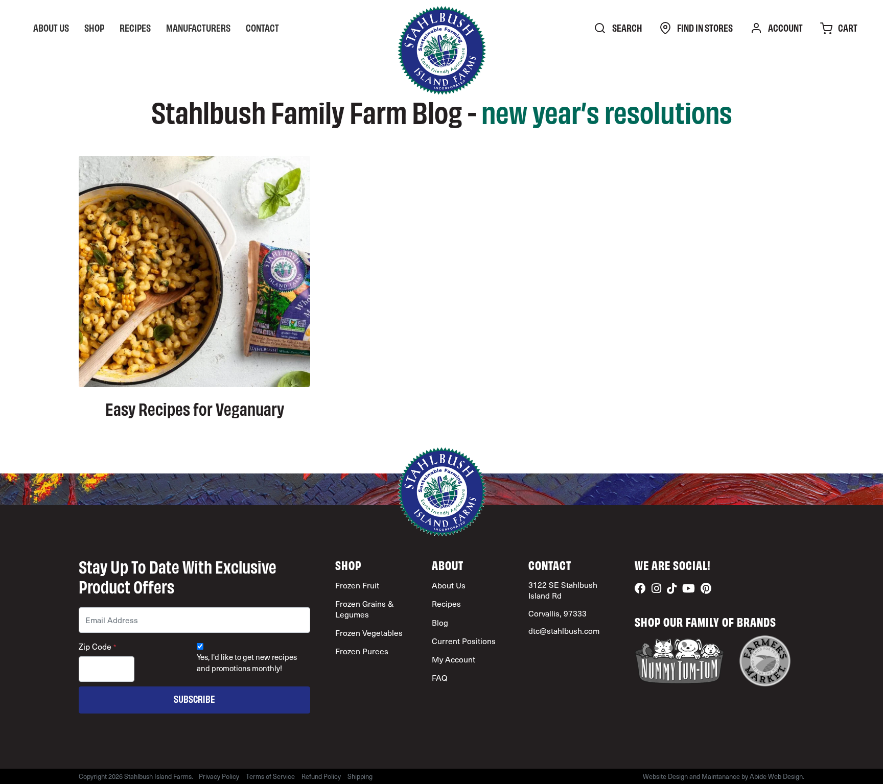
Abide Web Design (776, 776)
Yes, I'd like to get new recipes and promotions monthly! (247, 663)
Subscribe (194, 698)
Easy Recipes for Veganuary (194, 408)
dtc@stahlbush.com (563, 630)
